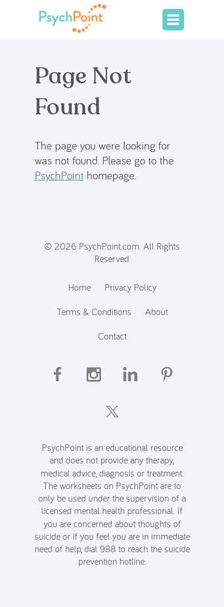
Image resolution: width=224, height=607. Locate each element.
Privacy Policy (131, 287)
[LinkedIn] (130, 384)
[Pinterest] (166, 384)
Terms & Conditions (94, 311)
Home (79, 287)
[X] (112, 422)
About (156, 311)
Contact (112, 335)
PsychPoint (59, 175)
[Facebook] (57, 384)
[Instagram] (93, 384)
